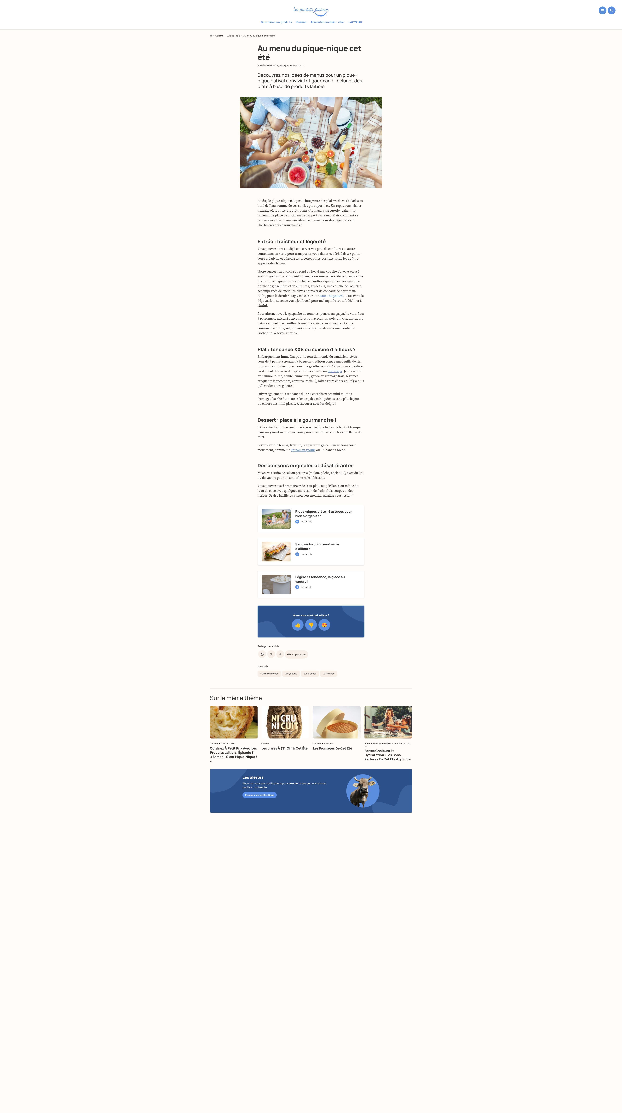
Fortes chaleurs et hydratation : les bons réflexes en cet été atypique (387, 755)
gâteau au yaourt (303, 450)
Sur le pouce (310, 673)
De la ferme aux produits (276, 22)
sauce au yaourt (331, 295)
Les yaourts (291, 673)
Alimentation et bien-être (327, 22)
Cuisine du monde (269, 673)
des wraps (335, 371)
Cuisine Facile (233, 35)
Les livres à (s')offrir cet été (284, 748)
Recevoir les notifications (259, 795)
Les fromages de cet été (332, 748)
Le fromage (328, 673)
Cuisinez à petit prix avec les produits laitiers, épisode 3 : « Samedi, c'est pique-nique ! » (233, 754)
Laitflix (355, 22)
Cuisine (301, 22)
